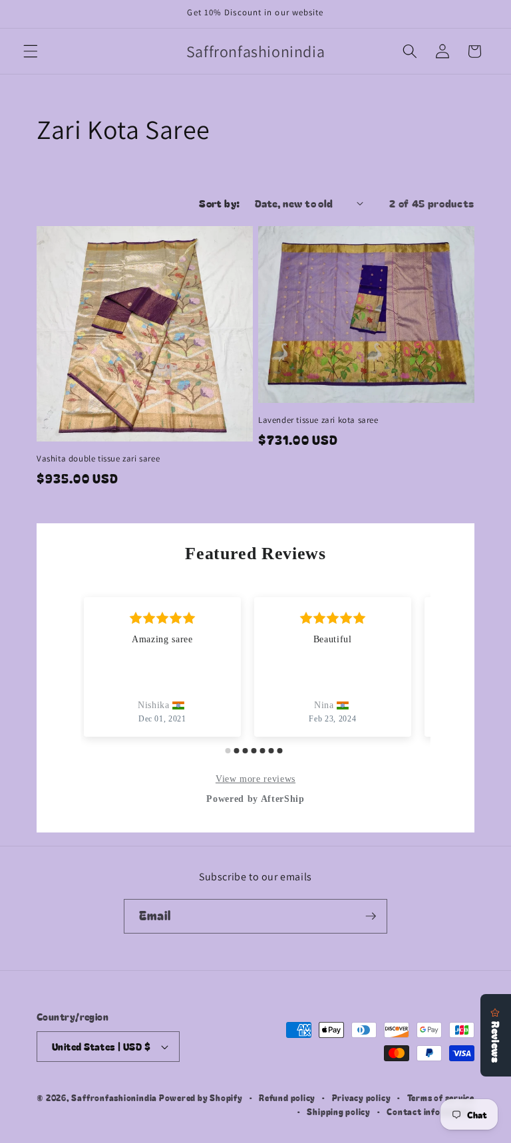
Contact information (430, 1111)
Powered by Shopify (201, 1097)
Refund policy (287, 1097)
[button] (31, 51)
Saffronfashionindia (114, 1097)
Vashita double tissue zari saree (98, 458)
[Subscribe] (371, 916)
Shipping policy (339, 1111)
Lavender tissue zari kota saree (318, 420)
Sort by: (219, 202)
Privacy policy (361, 1097)
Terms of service (440, 1097)
